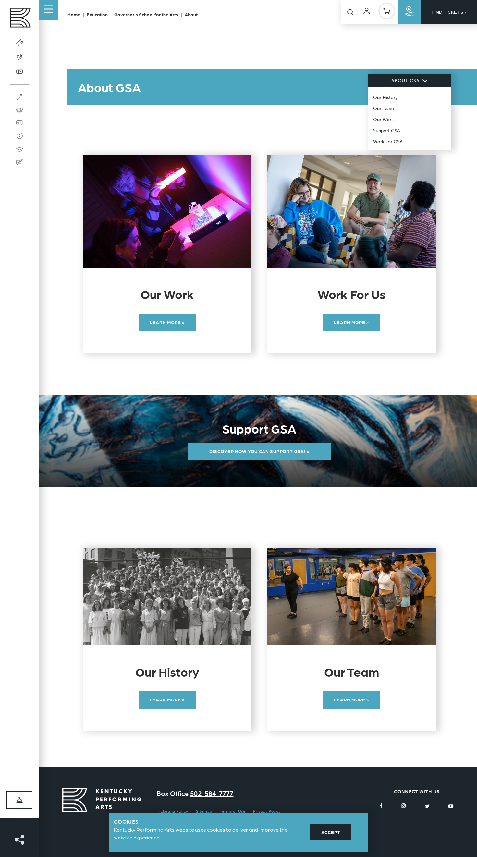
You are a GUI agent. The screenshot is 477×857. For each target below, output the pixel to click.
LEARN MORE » (167, 322)
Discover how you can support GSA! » (259, 451)
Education (97, 14)
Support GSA (386, 130)
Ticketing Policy (172, 811)
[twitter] (427, 806)
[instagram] (403, 806)
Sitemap (204, 811)
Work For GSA (388, 142)
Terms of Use (232, 811)
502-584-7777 (211, 794)
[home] (19, 19)
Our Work (383, 119)
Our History (385, 97)
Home (73, 14)
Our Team (383, 108)
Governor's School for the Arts (146, 14)
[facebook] (381, 806)
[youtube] (451, 806)
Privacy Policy (266, 811)
